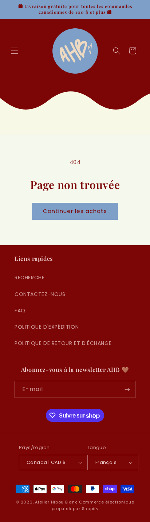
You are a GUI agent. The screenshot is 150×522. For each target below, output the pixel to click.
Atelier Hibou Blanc (56, 502)
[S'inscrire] (127, 389)
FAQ (20, 310)
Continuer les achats (75, 211)
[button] (15, 51)
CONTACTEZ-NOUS (40, 294)
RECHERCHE (29, 277)
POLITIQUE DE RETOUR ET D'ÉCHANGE (63, 343)
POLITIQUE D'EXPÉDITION (47, 326)
